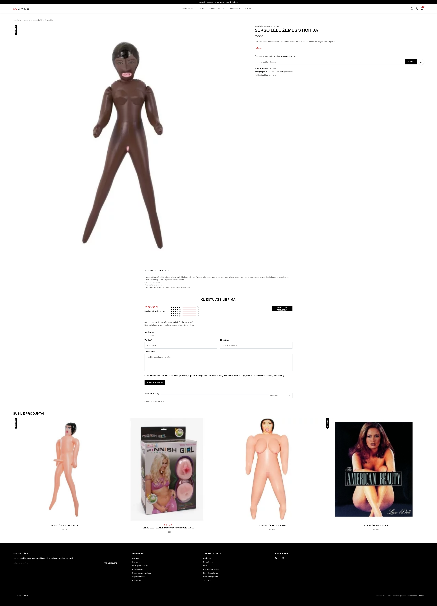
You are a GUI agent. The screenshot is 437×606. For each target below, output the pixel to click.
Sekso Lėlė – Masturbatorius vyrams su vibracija (168, 528)
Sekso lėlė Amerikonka (376, 525)
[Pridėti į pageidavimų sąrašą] (115, 422)
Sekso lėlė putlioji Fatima (272, 525)
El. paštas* (225, 340)
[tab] (150, 271)
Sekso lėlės (259, 26)
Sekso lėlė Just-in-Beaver (64, 525)
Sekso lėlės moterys (271, 26)
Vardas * (148, 340)
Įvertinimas (150, 332)
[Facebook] (276, 558)
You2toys (272, 75)
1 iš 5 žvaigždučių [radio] (145, 335)
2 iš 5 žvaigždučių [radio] (146, 335)
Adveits (420, 596)
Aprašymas (150, 271)
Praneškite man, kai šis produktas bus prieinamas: (275, 56)
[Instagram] (283, 558)
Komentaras (150, 352)
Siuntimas (164, 271)
